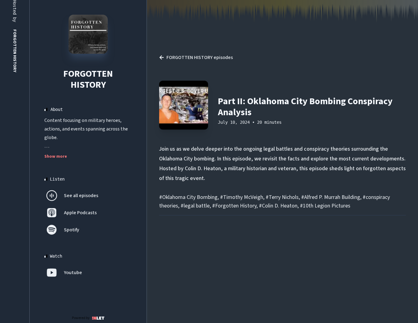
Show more (55, 156)
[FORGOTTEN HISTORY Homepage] (88, 34)
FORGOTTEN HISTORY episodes (199, 57)
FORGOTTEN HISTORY (88, 79)
